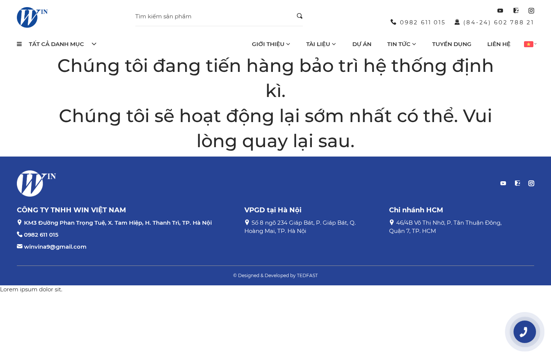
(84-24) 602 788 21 (498, 22)
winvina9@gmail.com (55, 246)
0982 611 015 (423, 22)
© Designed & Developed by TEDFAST (275, 275)
